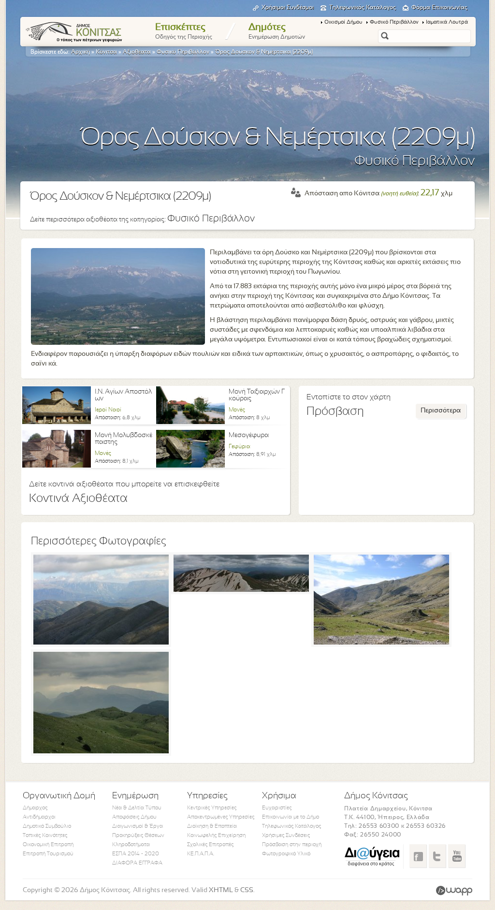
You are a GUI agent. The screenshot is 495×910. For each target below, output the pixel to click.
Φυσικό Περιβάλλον (394, 22)
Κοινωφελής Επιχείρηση (216, 835)
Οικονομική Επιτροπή (48, 844)
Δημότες (276, 31)
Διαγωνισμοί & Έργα (137, 826)
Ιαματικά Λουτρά (447, 22)
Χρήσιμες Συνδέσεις (286, 835)
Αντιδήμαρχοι (39, 817)
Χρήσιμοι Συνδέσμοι (288, 8)
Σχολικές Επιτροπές (210, 844)
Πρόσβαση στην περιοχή (291, 844)
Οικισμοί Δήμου (343, 22)
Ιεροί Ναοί (108, 410)
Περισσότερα (441, 411)
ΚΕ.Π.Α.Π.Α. (200, 853)
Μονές (237, 410)
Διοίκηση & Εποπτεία (212, 826)
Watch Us (456, 855)
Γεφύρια (239, 447)
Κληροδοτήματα (131, 844)
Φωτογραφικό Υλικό (286, 853)
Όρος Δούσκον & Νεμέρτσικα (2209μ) (264, 52)
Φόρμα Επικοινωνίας (439, 8)
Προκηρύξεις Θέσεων (138, 835)
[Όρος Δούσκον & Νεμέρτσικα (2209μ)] (101, 643)
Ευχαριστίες (276, 808)
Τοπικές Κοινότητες (45, 835)
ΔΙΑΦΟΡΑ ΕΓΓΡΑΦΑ (137, 863)
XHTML (221, 890)
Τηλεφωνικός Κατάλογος (362, 8)
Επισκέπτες (183, 31)
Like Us (417, 855)
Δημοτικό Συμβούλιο (47, 826)
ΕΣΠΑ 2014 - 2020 (135, 853)
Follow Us (437, 855)
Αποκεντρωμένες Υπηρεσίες (220, 817)
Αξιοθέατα (137, 52)
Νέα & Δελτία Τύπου (136, 808)
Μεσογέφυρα (249, 435)
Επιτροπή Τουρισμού (48, 853)
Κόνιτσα (106, 52)
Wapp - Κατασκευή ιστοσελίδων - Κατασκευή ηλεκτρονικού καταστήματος (454, 890)
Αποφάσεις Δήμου (134, 817)
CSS (246, 890)
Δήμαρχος (35, 808)
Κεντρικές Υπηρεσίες (211, 808)
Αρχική (80, 52)
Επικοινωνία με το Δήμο (290, 817)
